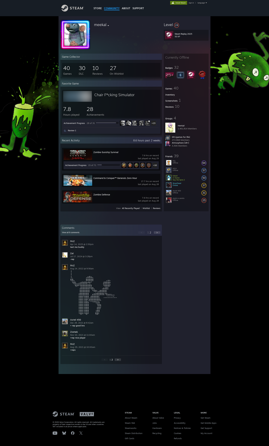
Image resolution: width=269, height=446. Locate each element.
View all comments (70, 232)
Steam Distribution (133, 433)
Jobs (154, 423)
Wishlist (146, 208)
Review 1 (72, 130)
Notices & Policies (182, 428)
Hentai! (181, 125)
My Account (206, 433)
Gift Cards (129, 438)
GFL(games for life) (181, 137)
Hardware (157, 428)
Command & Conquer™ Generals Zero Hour (115, 178)
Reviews (156, 208)
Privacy (177, 418)
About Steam (131, 418)
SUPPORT (138, 8)
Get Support (206, 428)
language (201, 3)
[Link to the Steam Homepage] (72, 10)
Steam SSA (130, 423)
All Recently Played (131, 208)
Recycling (156, 433)
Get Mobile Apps (208, 423)
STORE (98, 8)
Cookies (177, 433)
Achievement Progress (74, 123)
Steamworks (130, 428)
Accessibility (179, 423)
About (126, 8)
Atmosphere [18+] (180, 142)
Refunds (178, 438)
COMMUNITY (112, 8)
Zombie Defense (101, 194)
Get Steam (205, 418)
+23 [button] (153, 123)
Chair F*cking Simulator (114, 94)
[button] (186, 25)
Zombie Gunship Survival (105, 152)
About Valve (158, 418)
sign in (191, 3)
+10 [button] (155, 165)
